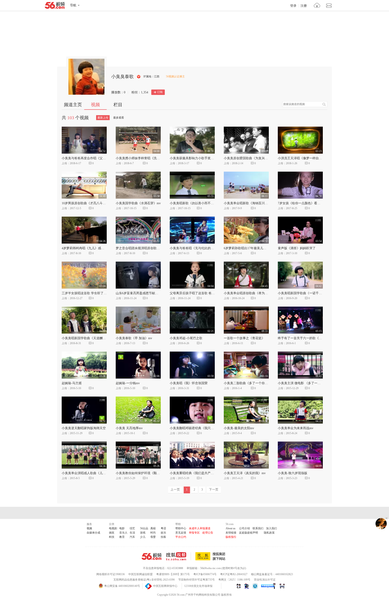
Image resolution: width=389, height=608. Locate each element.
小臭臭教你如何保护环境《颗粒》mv (141, 473)
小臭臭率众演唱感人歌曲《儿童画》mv (89, 473)
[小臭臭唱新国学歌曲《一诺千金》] (300, 263)
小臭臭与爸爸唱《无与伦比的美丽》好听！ (200, 248)
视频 (95, 104)
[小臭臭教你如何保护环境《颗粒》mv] (138, 443)
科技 (111, 536)
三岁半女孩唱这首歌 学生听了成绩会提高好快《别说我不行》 (105, 293)
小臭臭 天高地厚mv (129, 428)
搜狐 (211, 556)
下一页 (213, 489)
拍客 (163, 536)
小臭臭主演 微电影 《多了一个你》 (302, 383)
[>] (317, 6)
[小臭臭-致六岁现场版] (300, 443)
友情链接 (231, 532)
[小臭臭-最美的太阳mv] (246, 398)
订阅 (160, 92)
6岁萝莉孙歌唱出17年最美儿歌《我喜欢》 (253, 248)
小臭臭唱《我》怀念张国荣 (189, 383)
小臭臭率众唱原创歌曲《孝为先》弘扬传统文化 (257, 293)
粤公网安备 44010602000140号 (122, 586)
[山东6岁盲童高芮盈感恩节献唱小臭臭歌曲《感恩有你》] (138, 263)
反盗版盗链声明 (248, 532)
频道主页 (73, 104)
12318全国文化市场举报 (198, 586)
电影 (122, 528)
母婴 (153, 536)
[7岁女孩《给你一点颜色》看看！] (300, 173)
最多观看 (118, 117)
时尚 (153, 532)
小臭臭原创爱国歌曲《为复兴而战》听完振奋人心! (259, 158)
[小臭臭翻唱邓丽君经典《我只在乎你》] (192, 398)
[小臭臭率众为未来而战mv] (300, 398)
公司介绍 (244, 528)
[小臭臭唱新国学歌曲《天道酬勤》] (84, 308)
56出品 (144, 528)
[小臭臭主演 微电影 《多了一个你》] (300, 353)
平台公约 (180, 536)
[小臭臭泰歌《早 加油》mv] (138, 308)
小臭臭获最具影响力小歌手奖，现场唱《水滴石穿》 (206, 158)
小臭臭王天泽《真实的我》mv (245, 473)
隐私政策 (269, 532)
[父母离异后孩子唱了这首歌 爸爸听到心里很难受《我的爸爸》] (192, 263)
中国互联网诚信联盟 (140, 574)
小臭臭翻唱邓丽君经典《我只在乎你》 (196, 428)
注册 (304, 5)
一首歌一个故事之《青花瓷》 (244, 338)
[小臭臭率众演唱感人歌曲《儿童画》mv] (84, 443)
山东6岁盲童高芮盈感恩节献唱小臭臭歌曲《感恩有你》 (154, 293)
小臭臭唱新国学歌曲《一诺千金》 (301, 293)
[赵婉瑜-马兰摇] (84, 353)
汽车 (132, 536)
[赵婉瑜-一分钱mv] (138, 353)
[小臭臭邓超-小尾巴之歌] (192, 308)
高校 (153, 528)
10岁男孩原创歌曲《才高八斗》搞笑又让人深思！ (96, 203)
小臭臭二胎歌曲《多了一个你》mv (248, 383)
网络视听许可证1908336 (110, 574)
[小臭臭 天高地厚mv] (138, 398)
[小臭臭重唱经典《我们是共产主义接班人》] (192, 443)
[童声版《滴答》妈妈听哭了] (300, 218)
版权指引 (231, 536)
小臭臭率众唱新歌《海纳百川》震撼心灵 (252, 203)
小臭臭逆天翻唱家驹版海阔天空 (84, 428)
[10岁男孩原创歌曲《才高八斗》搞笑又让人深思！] (84, 173)
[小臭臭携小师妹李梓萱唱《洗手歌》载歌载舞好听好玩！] (138, 128)
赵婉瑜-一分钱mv (128, 383)
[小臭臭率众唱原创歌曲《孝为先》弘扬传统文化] (246, 263)
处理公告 (207, 532)
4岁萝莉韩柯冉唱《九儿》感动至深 (86, 248)
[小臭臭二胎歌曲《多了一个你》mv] (246, 353)
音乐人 (123, 532)
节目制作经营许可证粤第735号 (196, 579)
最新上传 (102, 117)
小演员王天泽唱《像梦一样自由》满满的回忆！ (311, 158)
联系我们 (258, 528)
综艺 (132, 528)
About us (230, 528)
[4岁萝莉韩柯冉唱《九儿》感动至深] (84, 218)
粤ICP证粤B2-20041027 (233, 574)
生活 (132, 532)
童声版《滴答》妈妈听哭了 (297, 248)
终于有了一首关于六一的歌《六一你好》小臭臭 (311, 338)
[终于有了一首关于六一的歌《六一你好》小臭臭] (300, 308)
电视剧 (113, 528)
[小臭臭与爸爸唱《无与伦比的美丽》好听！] (192, 218)
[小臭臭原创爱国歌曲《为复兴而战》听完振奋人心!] (246, 128)
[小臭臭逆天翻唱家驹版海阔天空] (84, 398)
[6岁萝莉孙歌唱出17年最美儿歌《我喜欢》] (246, 218)
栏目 (117, 104)
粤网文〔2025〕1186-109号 (234, 579)
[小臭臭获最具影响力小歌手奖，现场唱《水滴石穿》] (192, 128)
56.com (55, 6)
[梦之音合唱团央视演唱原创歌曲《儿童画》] (138, 218)
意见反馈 (180, 532)
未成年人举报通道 (199, 528)
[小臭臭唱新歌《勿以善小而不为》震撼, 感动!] (192, 173)
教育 (122, 536)
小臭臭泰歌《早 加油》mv (134, 338)
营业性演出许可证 (265, 579)
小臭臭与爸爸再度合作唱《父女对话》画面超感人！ (98, 158)
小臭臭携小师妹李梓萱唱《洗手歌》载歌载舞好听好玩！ (155, 158)
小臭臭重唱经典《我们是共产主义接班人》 (200, 473)
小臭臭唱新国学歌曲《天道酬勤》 (85, 338)
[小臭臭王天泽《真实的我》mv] (246, 443)
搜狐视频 (178, 556)
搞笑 (111, 532)
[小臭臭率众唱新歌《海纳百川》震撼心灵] (246, 173)
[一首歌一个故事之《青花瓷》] (246, 308)
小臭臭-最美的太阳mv (239, 428)
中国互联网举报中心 (165, 586)
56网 (151, 556)
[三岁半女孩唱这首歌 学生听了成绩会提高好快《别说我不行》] (84, 263)
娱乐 (163, 532)
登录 (293, 5)
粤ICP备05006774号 (205, 574)
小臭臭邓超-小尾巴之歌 (186, 338)
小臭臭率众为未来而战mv (295, 428)
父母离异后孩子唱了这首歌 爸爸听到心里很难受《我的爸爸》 (213, 293)
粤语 (163, 528)
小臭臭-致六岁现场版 (292, 473)
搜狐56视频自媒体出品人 (138, 76)
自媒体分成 (93, 532)
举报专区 (194, 532)
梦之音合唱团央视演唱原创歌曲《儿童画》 (146, 248)
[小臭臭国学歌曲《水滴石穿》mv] (138, 173)
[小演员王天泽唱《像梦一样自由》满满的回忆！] (300, 128)
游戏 (142, 532)
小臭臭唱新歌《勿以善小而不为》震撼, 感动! (201, 203)
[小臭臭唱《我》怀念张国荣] (192, 353)
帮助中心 (180, 528)
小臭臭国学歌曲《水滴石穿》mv (138, 203)
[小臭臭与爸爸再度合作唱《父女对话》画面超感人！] (84, 128)
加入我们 (271, 528)
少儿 (142, 536)
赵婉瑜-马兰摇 (72, 383)
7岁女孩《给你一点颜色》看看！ (300, 203)
